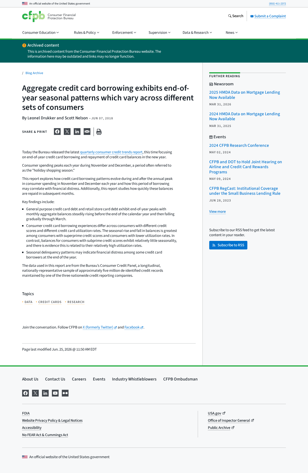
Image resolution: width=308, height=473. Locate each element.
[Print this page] (99, 131)
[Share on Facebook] (57, 131)
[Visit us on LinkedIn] (45, 393)
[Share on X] (67, 131)
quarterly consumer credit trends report (111, 152)
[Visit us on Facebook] (25, 393)
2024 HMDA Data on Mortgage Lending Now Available (244, 116)
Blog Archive (34, 73)
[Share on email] (87, 131)
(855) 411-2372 (277, 4)
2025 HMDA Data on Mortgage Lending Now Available (244, 95)
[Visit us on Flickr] (65, 393)
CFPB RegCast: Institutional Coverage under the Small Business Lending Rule (244, 191)
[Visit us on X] (35, 393)
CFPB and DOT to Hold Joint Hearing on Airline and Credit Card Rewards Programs (245, 167)
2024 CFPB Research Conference (239, 146)
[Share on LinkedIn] (77, 131)
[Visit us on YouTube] (55, 393)
